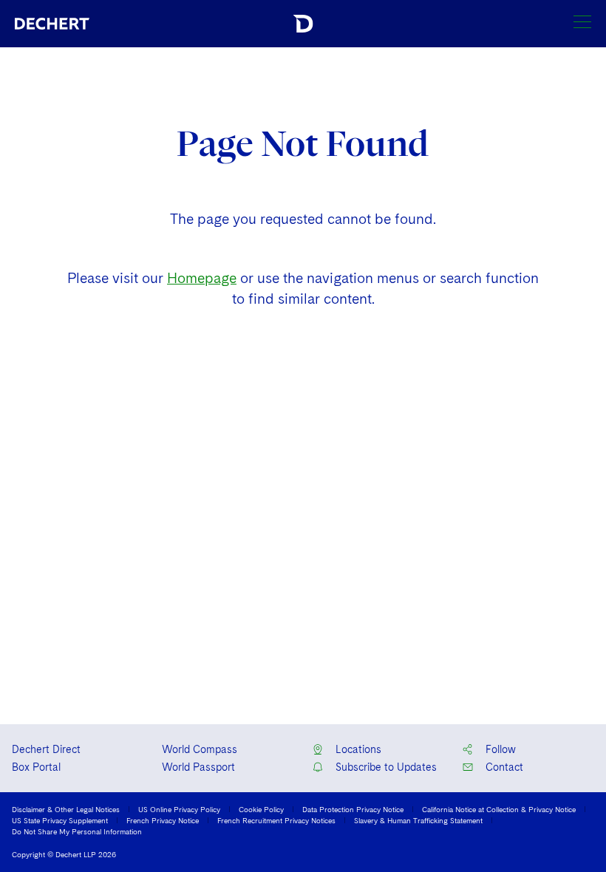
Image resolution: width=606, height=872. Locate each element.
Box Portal (36, 767)
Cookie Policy (261, 809)
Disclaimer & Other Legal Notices (66, 809)
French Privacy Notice (162, 820)
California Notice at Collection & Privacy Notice (499, 809)
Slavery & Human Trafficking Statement (418, 820)
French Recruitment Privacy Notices (276, 820)
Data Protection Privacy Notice (353, 809)
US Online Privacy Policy (179, 809)
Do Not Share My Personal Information (77, 831)
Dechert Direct (46, 749)
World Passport (198, 767)
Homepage (201, 278)
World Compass (199, 749)
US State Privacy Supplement (60, 820)
